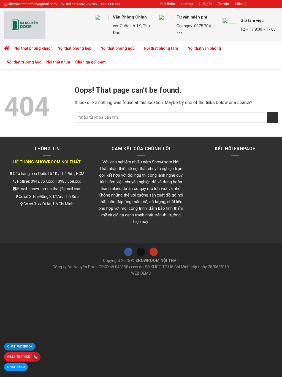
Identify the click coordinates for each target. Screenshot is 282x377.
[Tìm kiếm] (272, 55)
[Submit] (272, 117)
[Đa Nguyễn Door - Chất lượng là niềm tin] (45, 24)
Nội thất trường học (24, 62)
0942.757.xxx (87, 4)
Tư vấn (223, 4)
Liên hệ (240, 4)
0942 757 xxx (18, 357)
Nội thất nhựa (58, 62)
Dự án (207, 4)
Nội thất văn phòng (204, 48)
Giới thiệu (167, 4)
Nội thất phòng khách (33, 48)
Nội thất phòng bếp (74, 48)
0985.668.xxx (110, 4)
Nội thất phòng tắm (161, 48)
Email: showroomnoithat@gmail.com (49, 189)
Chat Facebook (19, 346)
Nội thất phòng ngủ (118, 48)
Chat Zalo (16, 367)
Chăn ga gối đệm (90, 62)
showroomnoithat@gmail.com (32, 4)
